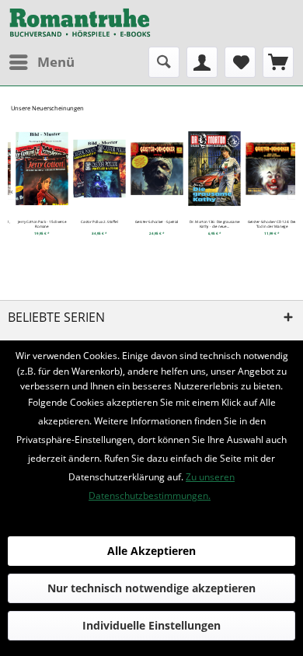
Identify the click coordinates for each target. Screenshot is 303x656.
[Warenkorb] (278, 62)
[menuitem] (41, 62)
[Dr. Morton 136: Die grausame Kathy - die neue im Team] (209, 168)
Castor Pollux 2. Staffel (94, 221)
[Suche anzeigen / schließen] (163, 62)
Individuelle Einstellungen (151, 625)
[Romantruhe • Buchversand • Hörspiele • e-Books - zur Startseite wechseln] (80, 23)
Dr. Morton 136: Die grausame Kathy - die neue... (210, 224)
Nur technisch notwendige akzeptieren (151, 588)
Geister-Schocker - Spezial (152, 221)
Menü (56, 62)
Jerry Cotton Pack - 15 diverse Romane (37, 224)
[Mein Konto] (202, 62)
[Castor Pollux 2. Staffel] (94, 168)
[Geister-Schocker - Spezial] (152, 168)
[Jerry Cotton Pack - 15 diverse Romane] (37, 168)
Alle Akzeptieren (151, 550)
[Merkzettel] (240, 62)
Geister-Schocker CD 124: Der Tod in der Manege (267, 224)
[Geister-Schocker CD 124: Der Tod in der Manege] (267, 168)
